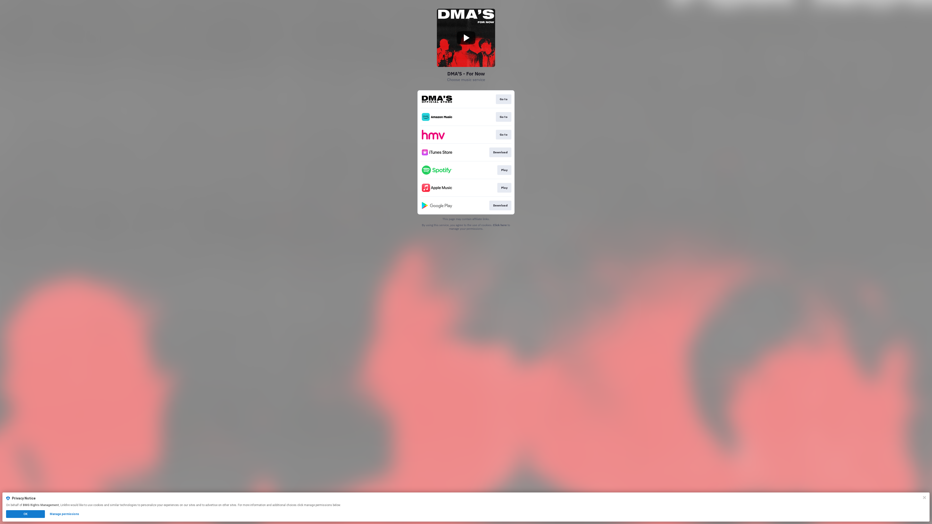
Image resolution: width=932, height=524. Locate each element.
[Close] (924, 497)
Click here (500, 225)
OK (25, 514)
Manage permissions (64, 514)
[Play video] (466, 38)
